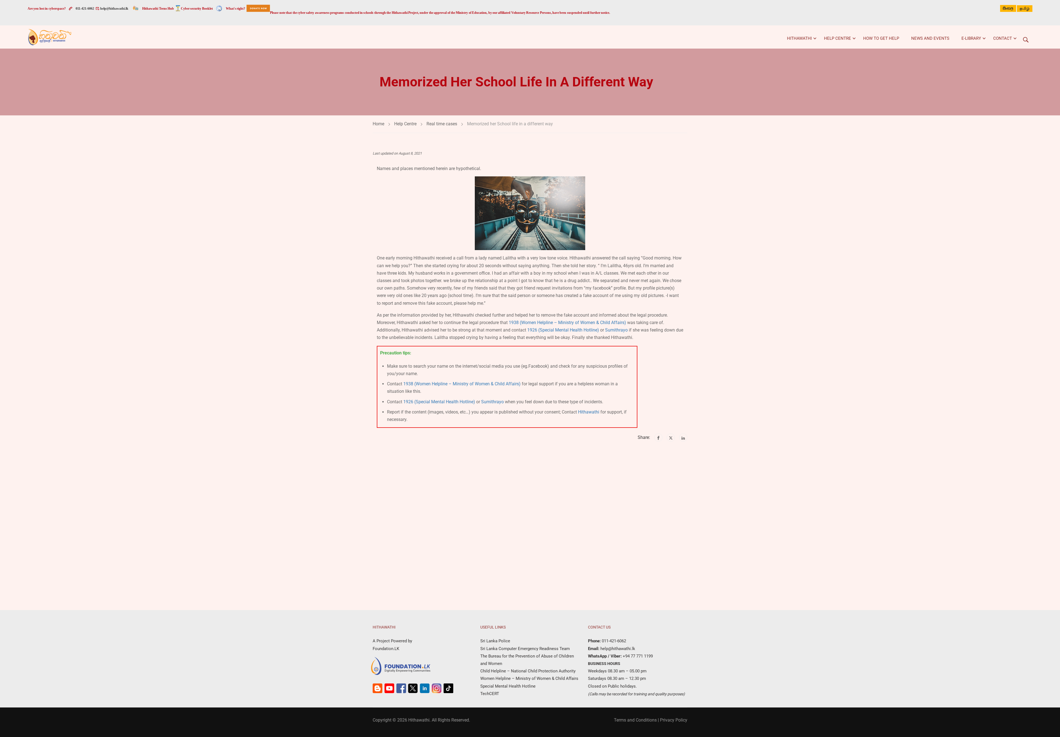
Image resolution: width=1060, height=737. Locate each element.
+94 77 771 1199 (637, 656)
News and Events (930, 38)
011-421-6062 (85, 8)
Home (378, 123)
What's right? (235, 8)
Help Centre (837, 38)
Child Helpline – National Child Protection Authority (528, 671)
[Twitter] (671, 437)
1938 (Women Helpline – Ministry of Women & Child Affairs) (567, 322)
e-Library (971, 38)
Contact (1002, 38)
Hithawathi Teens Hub (158, 8)
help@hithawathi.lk (114, 8)
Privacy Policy (673, 720)
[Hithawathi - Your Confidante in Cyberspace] (50, 37)
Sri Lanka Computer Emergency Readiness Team (525, 648)
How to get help (881, 38)
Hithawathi (799, 38)
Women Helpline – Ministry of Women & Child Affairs (529, 678)
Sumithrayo (616, 330)
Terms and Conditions (635, 720)
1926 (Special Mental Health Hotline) (563, 330)
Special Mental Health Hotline (508, 686)
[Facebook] (658, 437)
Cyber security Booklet (197, 8)
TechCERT (489, 693)
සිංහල (1008, 8)
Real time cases (441, 123)
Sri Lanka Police (495, 640)
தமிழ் (1025, 8)
